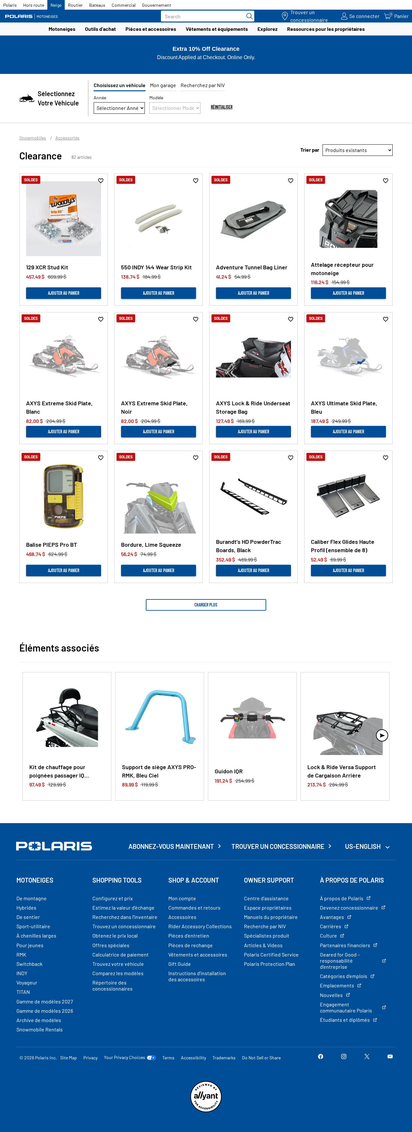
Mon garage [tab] (163, 85)
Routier (75, 5)
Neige (56, 5)
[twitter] (367, 1057)
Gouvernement (156, 5)
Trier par (309, 150)
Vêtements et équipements (217, 29)
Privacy (90, 1057)
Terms (168, 1057)
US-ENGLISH (363, 846)
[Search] (247, 16)
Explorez (267, 29)
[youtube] (390, 1057)
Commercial (124, 5)
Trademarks (224, 1057)
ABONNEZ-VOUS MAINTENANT (171, 846)
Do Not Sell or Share (261, 1057)
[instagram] (343, 1057)
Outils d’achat (100, 29)
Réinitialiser (221, 107)
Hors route (33, 5)
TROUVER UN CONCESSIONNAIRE (277, 846)
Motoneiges (62, 29)
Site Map (68, 1057)
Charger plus (205, 604)
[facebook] (320, 1057)
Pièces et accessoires (151, 29)
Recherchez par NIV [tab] (203, 85)
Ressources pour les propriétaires (326, 29)
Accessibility (193, 1057)
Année (100, 97)
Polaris (10, 5)
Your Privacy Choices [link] (124, 1057)
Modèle (156, 97)
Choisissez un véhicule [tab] (119, 85)
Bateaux (97, 5)
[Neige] (33, 16)
